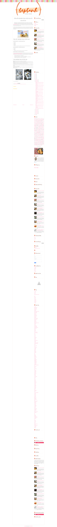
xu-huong (35, 426)
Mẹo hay (38, 0)
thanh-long (41, 142)
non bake (42, 137)
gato (34, 130)
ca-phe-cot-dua (39, 124)
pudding (35, 402)
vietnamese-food (36, 144)
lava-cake (39, 133)
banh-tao (35, 320)
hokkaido (35, 131)
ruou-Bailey (35, 405)
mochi (35, 135)
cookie (35, 344)
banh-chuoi (37, 120)
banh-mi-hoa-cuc (38, 121)
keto (34, 365)
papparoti (35, 398)
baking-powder (38, 118)
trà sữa (35, 143)
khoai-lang (35, 366)
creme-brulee (38, 128)
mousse (39, 135)
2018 (35, 114)
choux (38, 126)
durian (42, 129)
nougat (36, 138)
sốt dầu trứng (36, 141)
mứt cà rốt (35, 382)
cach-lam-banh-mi (36, 332)
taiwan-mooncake (36, 411)
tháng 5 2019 (36, 110)
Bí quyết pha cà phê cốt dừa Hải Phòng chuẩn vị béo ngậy (40, 221)
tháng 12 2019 (36, 79)
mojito (37, 135)
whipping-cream (42, 144)
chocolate (35, 126)
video (43, 143)
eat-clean (35, 352)
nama (34, 389)
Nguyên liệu (41, 0)
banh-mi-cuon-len (36, 318)
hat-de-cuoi (35, 357)
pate (35, 139)
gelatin (39, 130)
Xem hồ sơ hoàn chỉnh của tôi (37, 248)
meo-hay (41, 134)
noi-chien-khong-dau (38, 137)
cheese (36, 125)
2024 (35, 74)
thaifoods (39, 142)
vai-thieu (35, 421)
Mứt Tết (35, 388)
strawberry (42, 141)
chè (34, 125)
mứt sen (43, 136)
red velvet (35, 403)
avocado (35, 118)
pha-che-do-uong (39, 139)
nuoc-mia (38, 138)
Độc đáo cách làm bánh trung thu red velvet (39, 108)
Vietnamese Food (23, 0)
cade (34, 333)
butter (36, 124)
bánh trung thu (41, 119)
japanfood (38, 132)
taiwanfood (35, 412)
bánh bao (35, 309)
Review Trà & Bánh (36, 24)
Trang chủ (15, 0)
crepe (40, 128)
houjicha (40, 131)
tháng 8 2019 (36, 81)
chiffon (42, 125)
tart (35, 142)
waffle (39, 144)
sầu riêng (39, 140)
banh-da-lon (40, 120)
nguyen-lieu (35, 390)
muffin (41, 135)
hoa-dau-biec (35, 359)
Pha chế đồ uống (34, 0)
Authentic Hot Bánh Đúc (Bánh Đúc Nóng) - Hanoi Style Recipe (40, 47)
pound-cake (35, 401)
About (34, 298)
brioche (35, 329)
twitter (35, 270)
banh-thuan (35, 321)
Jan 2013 (35, 300)
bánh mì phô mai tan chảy (36, 294)
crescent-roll (43, 128)
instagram (35, 267)
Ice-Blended (43, 131)
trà (34, 419)
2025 (35, 73)
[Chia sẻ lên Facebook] (19, 83)
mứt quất (41, 136)
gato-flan (37, 130)
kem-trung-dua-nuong (42, 132)
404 (34, 239)
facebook (35, 271)
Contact (35, 238)
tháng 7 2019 (36, 109)
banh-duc (35, 316)
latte (34, 369)
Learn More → (35, 162)
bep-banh (39, 122)
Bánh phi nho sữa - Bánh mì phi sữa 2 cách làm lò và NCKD (40, 225)
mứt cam (35, 383)
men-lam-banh (38, 134)
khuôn (34, 367)
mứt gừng (36, 136)
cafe (34, 334)
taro (34, 413)
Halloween (41, 130)
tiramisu (35, 418)
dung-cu (40, 129)
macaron (35, 372)
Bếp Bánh (18, 0)
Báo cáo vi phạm (36, 167)
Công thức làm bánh (28, 0)
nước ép (40, 138)
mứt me (38, 136)
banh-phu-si (42, 121)
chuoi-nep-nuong (41, 126)
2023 (35, 75)
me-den (35, 134)
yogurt (35, 427)
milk (43, 134)
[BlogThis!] (18, 83)
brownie (35, 124)
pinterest (35, 268)
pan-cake (42, 138)
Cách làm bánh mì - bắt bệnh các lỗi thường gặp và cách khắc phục (40, 229)
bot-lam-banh (39, 123)
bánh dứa (35, 310)
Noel (35, 137)
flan (34, 353)
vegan (34, 422)
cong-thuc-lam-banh (39, 127)
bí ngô (41, 122)
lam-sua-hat (35, 368)
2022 (35, 76)
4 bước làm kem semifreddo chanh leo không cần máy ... (38, 95)
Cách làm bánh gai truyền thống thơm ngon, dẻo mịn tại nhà (40, 212)
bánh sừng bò (38, 119)
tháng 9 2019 (36, 80)
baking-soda (42, 118)
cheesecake (39, 125)
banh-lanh (35, 317)
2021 (35, 77)
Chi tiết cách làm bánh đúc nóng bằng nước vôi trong (40, 34)
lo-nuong (41, 133)
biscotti (43, 122)
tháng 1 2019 (36, 113)
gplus (34, 269)
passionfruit (35, 399)
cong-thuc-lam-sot (36, 343)
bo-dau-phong (36, 123)
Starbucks (39, 141)
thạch (37, 142)
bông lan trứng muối (36, 327)
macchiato (35, 373)
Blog (34, 296)
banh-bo (35, 120)
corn (35, 128)
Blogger (40, 146)
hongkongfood (37, 131)
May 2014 (35, 301)
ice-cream (36, 132)
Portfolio (35, 297)
